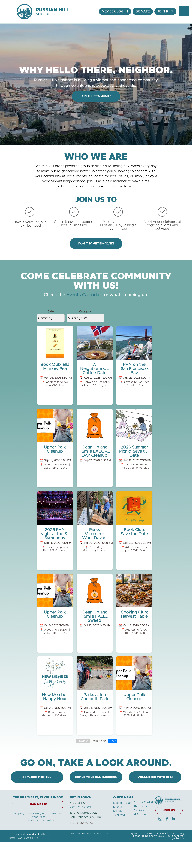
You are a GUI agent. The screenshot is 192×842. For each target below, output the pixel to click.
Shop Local (140, 806)
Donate (117, 811)
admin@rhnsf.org (80, 807)
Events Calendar (84, 295)
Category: (85, 311)
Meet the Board (122, 803)
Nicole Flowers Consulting (23, 838)
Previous (83, 741)
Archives (139, 810)
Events (117, 807)
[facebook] (167, 819)
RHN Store (140, 814)
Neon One (102, 833)
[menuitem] (115, 11)
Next (113, 741)
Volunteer (119, 814)
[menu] (184, 11)
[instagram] (160, 819)
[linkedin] (173, 819)
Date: (51, 311)
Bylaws (134, 833)
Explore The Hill (143, 802)
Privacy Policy (176, 833)
